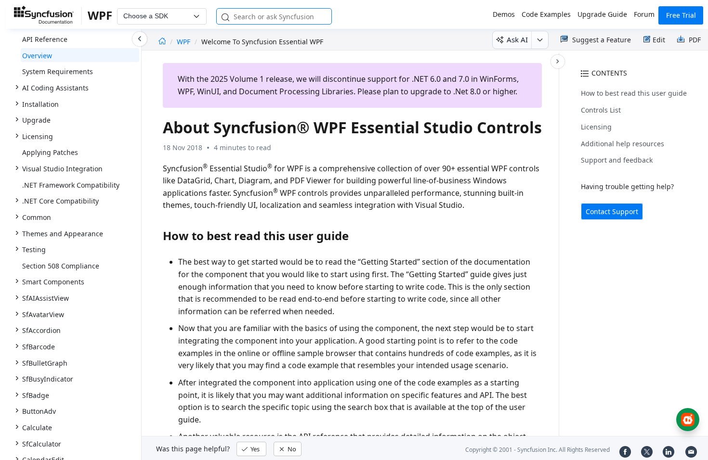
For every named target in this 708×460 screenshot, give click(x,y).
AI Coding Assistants (55, 87)
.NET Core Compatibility (60, 200)
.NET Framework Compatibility (70, 185)
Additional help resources (622, 143)
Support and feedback (617, 160)
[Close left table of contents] (139, 39)
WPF (184, 41)
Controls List (601, 110)
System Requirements (57, 71)
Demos (504, 14)
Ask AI (517, 39)
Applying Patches (50, 152)
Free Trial (681, 15)
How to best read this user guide (634, 93)
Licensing (596, 126)
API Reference (44, 39)
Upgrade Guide (602, 14)
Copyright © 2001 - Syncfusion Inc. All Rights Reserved (537, 450)
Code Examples (546, 14)
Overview (37, 55)
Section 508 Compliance (60, 265)
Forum (644, 14)
